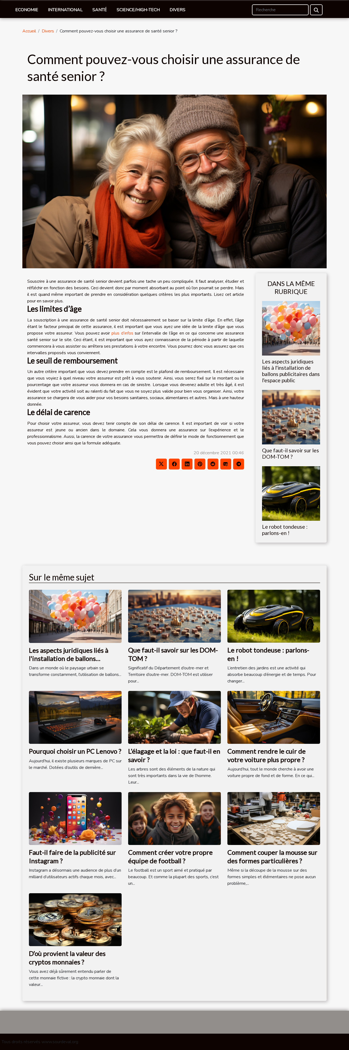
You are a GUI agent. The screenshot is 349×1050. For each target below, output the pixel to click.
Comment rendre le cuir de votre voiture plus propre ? (266, 755)
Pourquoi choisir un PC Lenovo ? (75, 751)
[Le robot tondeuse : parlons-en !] (291, 493)
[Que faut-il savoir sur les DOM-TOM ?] (291, 417)
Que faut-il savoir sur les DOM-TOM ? (290, 453)
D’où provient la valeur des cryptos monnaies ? (67, 957)
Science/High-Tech (138, 10)
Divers (177, 10)
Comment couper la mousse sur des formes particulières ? (272, 856)
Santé (99, 10)
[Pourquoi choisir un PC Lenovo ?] (75, 717)
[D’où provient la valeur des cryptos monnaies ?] (75, 919)
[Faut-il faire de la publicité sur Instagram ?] (75, 818)
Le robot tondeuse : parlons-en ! (285, 530)
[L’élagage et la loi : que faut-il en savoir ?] (174, 717)
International (65, 10)
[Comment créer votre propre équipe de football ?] (174, 818)
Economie (26, 10)
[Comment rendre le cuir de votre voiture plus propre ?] (273, 717)
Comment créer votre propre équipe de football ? (170, 856)
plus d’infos (122, 333)
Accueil (29, 31)
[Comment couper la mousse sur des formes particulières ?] (273, 818)
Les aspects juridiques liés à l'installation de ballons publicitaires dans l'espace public (291, 370)
